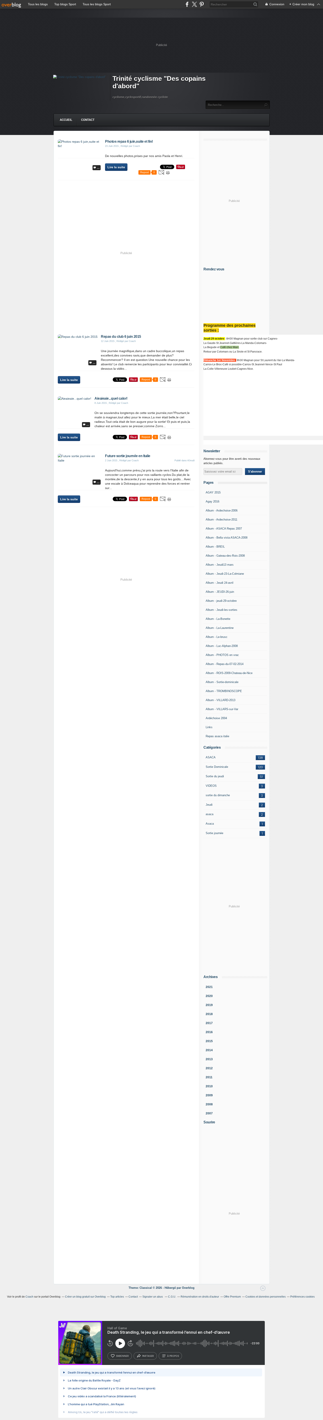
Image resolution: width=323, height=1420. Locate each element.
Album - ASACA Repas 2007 (224, 528)
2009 (209, 1095)
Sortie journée (214, 833)
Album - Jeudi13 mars (220, 564)
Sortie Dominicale (217, 766)
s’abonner (122, 1356)
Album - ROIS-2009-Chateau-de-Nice (229, 673)
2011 (209, 1077)
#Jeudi (190, 460)
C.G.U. (172, 1296)
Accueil (66, 120)
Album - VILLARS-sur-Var (222, 709)
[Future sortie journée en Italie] (80, 460)
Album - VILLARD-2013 (220, 700)
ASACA (211, 757)
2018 (209, 1014)
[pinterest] (201, 4)
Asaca (210, 823)
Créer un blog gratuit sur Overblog (85, 1296)
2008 (209, 1104)
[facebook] (187, 4)
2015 (209, 1041)
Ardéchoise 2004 (216, 718)
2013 (209, 1059)
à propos (173, 1356)
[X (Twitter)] (194, 4)
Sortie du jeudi (215, 776)
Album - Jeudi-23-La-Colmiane (225, 573)
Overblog (188, 1287)
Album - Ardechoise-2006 (222, 510)
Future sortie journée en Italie (127, 456)
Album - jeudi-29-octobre (221, 600)
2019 (209, 1005)
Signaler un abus (152, 1296)
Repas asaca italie (217, 736)
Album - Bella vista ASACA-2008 (226, 537)
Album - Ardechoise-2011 (221, 519)
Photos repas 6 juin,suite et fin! (129, 141)
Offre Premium (232, 1296)
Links (209, 727)
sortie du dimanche (218, 795)
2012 (209, 1068)
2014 (209, 1050)
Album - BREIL (215, 546)
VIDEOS (211, 785)
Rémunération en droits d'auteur (200, 1296)
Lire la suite (116, 167)
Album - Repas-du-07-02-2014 (224, 664)
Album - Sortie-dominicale (222, 682)
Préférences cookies (302, 1296)
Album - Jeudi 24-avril (219, 582)
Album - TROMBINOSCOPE (224, 691)
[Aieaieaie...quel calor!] (74, 398)
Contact (87, 120)
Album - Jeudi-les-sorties (221, 609)
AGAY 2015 (213, 492)
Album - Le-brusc (216, 637)
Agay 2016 (212, 501)
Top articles (117, 1296)
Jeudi (209, 804)
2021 (209, 987)
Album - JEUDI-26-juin (220, 591)
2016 (209, 1032)
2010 (209, 1086)
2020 (209, 996)
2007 (209, 1113)
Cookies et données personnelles (265, 1296)
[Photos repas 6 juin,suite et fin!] (80, 146)
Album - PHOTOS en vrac (222, 655)
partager (148, 1356)
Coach (29, 1296)
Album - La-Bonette (218, 618)
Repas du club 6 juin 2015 (121, 336)
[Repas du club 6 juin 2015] (78, 336)
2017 (209, 1023)
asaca (209, 814)
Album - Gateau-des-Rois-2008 (225, 555)
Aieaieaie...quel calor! (110, 398)
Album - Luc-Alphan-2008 (222, 646)
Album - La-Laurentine (220, 628)
